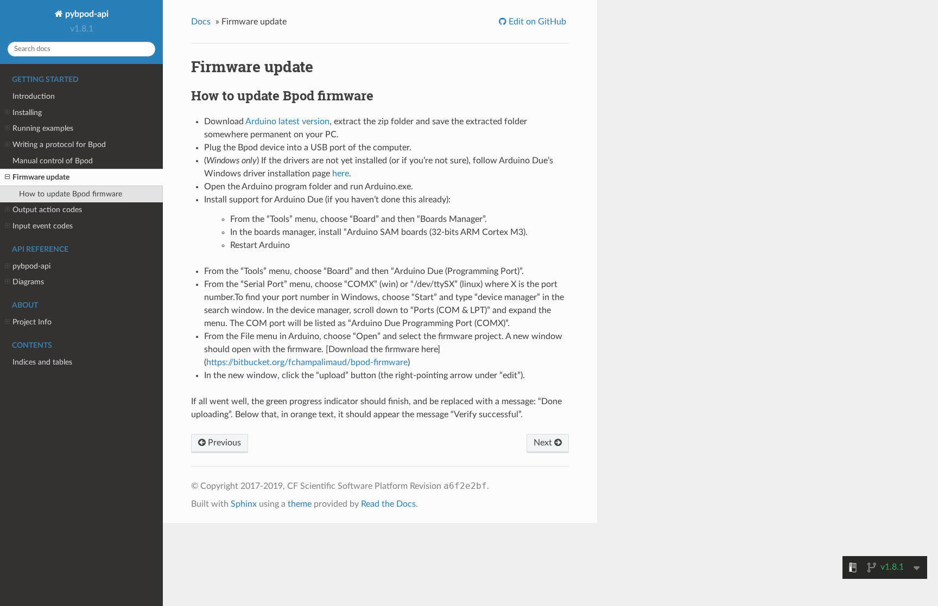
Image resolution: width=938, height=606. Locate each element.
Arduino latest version (287, 121)
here (340, 173)
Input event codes (42, 226)
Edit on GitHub (536, 21)
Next (544, 442)
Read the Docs (388, 504)
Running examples (42, 128)
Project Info (32, 322)
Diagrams (28, 282)
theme (300, 504)
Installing (27, 113)
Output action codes (47, 210)
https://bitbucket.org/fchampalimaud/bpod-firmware (307, 362)
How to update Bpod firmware (70, 194)
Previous (223, 442)
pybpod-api (86, 14)
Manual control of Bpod (52, 161)
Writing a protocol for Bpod (59, 145)
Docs (201, 21)
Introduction (33, 96)
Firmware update (40, 177)
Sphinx (244, 504)
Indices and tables (42, 362)
